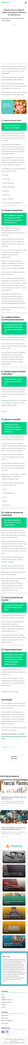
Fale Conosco (4, 1023)
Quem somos (4, 1018)
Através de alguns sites (8, 400)
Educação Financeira (6, 1002)
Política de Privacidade (7, 1020)
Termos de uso (5, 1015)
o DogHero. (10, 562)
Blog (2, 994)
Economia (3, 1004)
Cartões (3, 1007)
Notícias (3, 997)
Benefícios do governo (6, 999)
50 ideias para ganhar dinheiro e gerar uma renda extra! (13, 736)
